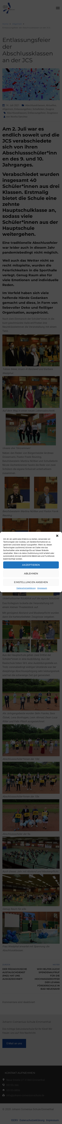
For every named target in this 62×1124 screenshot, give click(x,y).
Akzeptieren (31, 564)
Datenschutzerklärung (26, 588)
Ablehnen (31, 573)
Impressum (42, 588)
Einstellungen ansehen (31, 582)
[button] (57, 535)
